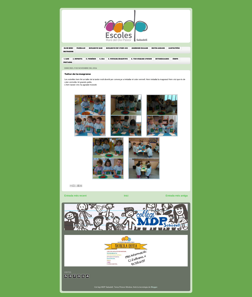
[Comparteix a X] (76, 185)
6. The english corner (141, 59)
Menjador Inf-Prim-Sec (117, 48)
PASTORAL (67, 62)
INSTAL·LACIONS (158, 48)
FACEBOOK (81, 48)
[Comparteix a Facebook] (78, 185)
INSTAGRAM (68, 52)
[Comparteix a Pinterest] (81, 185)
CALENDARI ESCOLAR (140, 48)
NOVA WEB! (68, 48)
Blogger (154, 287)
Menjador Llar (96, 48)
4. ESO (102, 59)
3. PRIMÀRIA (91, 59)
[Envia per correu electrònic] (71, 185)
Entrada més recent (75, 195)
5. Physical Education (118, 59)
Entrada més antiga (177, 195)
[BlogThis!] (73, 185)
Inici (126, 195)
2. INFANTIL (77, 59)
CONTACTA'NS (174, 48)
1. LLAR (66, 59)
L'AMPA (175, 59)
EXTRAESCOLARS (162, 59)
